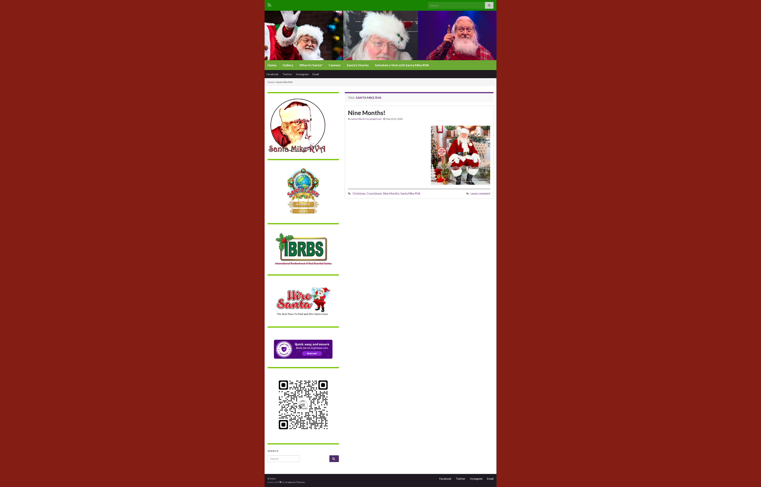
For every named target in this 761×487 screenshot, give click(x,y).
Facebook (272, 74)
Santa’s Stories (358, 65)
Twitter (287, 74)
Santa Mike (357, 118)
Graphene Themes (295, 482)
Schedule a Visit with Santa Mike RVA (402, 65)
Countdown (374, 193)
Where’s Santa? (310, 65)
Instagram (302, 74)
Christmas (359, 193)
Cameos (335, 65)
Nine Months (391, 193)
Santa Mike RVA (410, 193)
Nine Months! (366, 112)
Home (272, 65)
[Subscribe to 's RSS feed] (269, 4)
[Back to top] (752, 478)
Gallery (288, 65)
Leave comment (480, 193)
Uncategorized (373, 118)
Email (316, 74)
